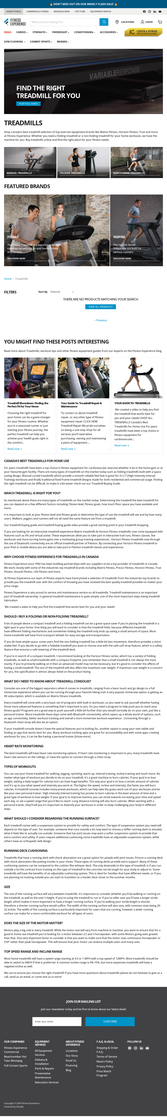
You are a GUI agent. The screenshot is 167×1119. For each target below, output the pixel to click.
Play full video (28, 103)
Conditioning (84, 32)
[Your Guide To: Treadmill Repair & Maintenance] (83, 378)
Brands (62, 41)
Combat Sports (40, 41)
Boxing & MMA (62, 11)
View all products (101, 306)
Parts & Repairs (44, 1068)
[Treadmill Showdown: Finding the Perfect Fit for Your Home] (30, 378)
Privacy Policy (105, 1066)
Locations (72, 1051)
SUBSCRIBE (110, 1021)
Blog (68, 1070)
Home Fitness (13, 11)
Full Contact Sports (15, 1065)
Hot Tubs (80, 11)
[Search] (103, 22)
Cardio (21, 32)
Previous (101, 320)
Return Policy (105, 1061)
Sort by (42, 291)
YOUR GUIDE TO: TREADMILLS (132, 403)
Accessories (108, 32)
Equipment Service (100, 11)
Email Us (71, 1060)
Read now (14, 449)
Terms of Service (107, 1056)
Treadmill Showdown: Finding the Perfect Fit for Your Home (28, 404)
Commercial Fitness (37, 11)
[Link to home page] (15, 22)
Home (8, 278)
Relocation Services (47, 1082)
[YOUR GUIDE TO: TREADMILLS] (137, 378)
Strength (39, 32)
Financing (71, 1065)
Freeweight (60, 32)
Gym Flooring (14, 41)
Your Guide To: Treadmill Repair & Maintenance (81, 404)
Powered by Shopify (14, 1106)
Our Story (72, 1055)
